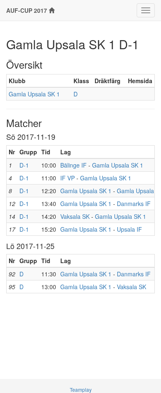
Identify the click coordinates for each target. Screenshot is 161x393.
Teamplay (81, 389)
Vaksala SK (75, 216)
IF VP (67, 178)
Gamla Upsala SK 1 (34, 94)
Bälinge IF (73, 165)
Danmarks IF (134, 203)
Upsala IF (129, 229)
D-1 (24, 165)
